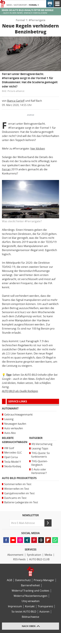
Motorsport (20, 5)
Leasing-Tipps (40, 448)
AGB (9, 580)
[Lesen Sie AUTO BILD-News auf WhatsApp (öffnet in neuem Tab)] (55, 540)
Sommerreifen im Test (17, 484)
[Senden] (48, 523)
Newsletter (30, 515)
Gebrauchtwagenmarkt (18, 414)
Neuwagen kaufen (15, 423)
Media (48, 554)
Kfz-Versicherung (42, 444)
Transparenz (45, 606)
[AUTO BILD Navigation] (57, 3)
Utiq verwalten (31, 601)
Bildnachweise (30, 616)
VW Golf (9, 448)
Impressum (15, 606)
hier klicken (37, 148)
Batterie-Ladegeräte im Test (21, 502)
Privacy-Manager (44, 580)
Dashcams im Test (15, 498)
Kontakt (30, 606)
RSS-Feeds (19, 559)
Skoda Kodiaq (12, 466)
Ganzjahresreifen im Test (19, 493)
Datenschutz (23, 580)
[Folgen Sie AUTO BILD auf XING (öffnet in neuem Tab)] (27, 540)
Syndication (34, 554)
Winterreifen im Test (16, 488)
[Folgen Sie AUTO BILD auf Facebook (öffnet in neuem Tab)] (6, 540)
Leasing (9, 419)
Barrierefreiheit (30, 585)
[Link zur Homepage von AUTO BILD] (2, 3)
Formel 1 (34, 5)
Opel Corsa (11, 457)
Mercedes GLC (13, 452)
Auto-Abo (10, 433)
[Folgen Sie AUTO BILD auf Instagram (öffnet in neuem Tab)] (20, 540)
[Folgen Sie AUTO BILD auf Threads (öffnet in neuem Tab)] (41, 540)
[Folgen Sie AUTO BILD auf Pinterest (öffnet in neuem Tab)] (34, 540)
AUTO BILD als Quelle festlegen (20, 391)
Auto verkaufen (13, 428)
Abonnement (15, 554)
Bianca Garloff (15, 100)
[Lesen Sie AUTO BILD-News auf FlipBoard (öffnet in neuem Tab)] (48, 540)
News (9, 5)
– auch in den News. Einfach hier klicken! (27, 11)
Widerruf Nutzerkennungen (30, 595)
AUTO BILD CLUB (39, 559)
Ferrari (6, 169)
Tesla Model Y (12, 461)
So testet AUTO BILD (24, 611)
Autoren (44, 611)
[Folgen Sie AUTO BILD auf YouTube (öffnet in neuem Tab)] (13, 540)
